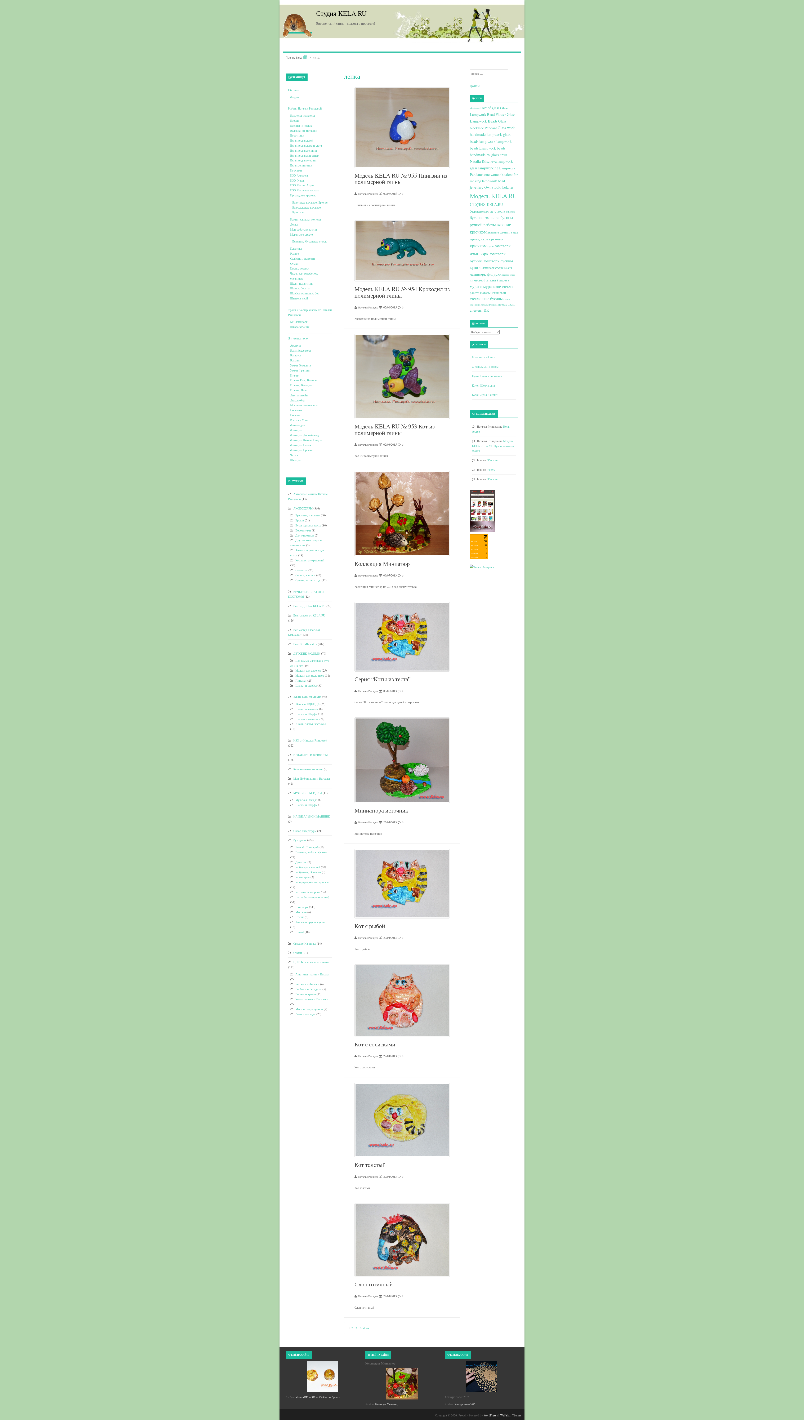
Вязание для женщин (303, 150)
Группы (474, 86)
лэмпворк (479, 253)
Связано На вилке (304, 943)
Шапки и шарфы (306, 685)
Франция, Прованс (302, 450)
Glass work (506, 127)
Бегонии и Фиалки (307, 984)
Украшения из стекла (487, 211)
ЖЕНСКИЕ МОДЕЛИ (307, 697)
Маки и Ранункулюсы (309, 1009)
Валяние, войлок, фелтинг (312, 852)
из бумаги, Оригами (308, 872)
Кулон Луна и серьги (485, 395)
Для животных (304, 535)
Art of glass (490, 107)
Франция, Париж (301, 445)
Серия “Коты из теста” (382, 679)
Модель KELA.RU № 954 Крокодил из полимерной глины (402, 292)
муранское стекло (498, 286)
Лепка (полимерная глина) (312, 897)
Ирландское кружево (303, 195)
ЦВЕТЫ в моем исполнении (311, 962)
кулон (490, 246)
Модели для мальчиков (309, 675)
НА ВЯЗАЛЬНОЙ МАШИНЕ (311, 816)
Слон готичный (373, 1284)
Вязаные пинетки (301, 165)
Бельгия (295, 360)
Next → (364, 1328)
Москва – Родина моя (303, 405)
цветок (502, 304)
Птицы (299, 917)
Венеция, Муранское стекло (309, 241)
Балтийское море (300, 350)
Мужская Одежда (306, 800)
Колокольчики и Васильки (311, 999)
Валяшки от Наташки (303, 131)
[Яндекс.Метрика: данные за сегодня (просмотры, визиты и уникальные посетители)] (482, 567)
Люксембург (298, 400)
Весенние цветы (305, 994)
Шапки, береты (299, 288)
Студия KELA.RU (341, 13)
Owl (487, 187)
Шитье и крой (299, 298)
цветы (511, 304)
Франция (296, 430)
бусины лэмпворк (485, 217)
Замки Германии (300, 365)
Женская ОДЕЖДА (307, 704)
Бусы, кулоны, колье (308, 525)
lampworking (488, 167)
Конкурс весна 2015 (465, 1404)
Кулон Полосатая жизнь (487, 376)
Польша (295, 415)
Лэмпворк (301, 907)
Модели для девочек (308, 670)
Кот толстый (370, 1165)
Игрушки (296, 170)
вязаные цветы (498, 232)
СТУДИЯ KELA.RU (486, 204)
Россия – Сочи (299, 420)
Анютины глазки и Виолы (312, 974)
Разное (294, 253)
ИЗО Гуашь (297, 180)
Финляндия (297, 425)
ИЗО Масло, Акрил (302, 185)
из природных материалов (312, 882)
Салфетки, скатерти (302, 259)
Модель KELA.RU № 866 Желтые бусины (317, 1397)
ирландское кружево (486, 238)
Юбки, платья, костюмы (310, 724)
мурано (476, 286)
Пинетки (301, 680)
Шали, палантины (301, 283)
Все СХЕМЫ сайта (305, 644)
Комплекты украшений (310, 560)
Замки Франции (300, 370)
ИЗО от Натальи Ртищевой (310, 740)
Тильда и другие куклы (310, 922)
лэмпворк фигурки (485, 274)
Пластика (296, 248)
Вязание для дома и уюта (306, 145)
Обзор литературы (304, 831)
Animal (475, 108)
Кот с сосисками (374, 1044)
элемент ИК (479, 310)
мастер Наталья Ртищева (491, 280)
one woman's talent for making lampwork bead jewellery (494, 181)
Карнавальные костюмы (308, 769)
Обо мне (293, 90)
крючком (478, 246)
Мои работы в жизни (303, 229)
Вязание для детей (301, 140)
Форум (294, 97)
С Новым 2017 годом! (486, 367)
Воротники (297, 135)
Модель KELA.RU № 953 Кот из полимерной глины (394, 429)
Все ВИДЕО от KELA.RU (309, 606)
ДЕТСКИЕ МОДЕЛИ (306, 653)
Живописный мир (483, 357)
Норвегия (296, 410)
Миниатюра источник (381, 810)
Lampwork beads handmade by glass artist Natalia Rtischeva (488, 154)
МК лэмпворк (299, 322)
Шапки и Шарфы (306, 714)
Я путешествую (298, 338)
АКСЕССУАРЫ (303, 508)
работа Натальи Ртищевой (488, 292)
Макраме (301, 912)
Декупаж (301, 862)
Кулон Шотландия (483, 385)
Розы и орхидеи (305, 1014)
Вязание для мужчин (303, 160)
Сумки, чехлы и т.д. (308, 580)
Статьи (297, 953)
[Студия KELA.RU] (297, 25)
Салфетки (301, 570)
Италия (294, 375)
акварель (510, 211)
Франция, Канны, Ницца (306, 440)
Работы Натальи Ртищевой (305, 108)
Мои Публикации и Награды (311, 778)
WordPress (490, 1415)
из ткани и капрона (307, 892)
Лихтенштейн (299, 395)
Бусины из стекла (301, 126)
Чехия (294, 455)
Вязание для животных (304, 155)
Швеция (295, 460)
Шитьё (299, 932)
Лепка (294, 224)
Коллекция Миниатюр (382, 563)
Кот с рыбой (369, 926)
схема (507, 299)
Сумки (294, 264)
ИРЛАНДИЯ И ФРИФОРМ (310, 755)
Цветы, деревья (299, 268)
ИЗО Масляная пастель (304, 190)
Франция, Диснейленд (304, 435)
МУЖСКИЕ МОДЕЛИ (307, 793)
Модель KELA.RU (493, 196)
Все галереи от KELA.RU (309, 615)
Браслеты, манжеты (302, 115)
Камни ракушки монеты (305, 219)
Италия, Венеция (301, 385)
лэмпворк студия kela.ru (497, 268)
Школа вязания (299, 327)
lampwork (487, 141)
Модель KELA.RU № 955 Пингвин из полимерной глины (400, 178)
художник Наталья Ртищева (483, 304)
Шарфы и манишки (307, 719)
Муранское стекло (301, 234)
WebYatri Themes (510, 1415)
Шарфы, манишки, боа (304, 293)
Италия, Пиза (298, 390)
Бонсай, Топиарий (307, 847)
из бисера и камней (307, 867)
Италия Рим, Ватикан (303, 380)
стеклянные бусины (486, 298)
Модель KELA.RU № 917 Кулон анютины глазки (493, 446)
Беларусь (295, 355)
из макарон (302, 877)
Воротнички (303, 530)
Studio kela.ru (502, 187)
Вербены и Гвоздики (308, 989)
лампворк (502, 245)
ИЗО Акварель (299, 175)
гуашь (513, 232)
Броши (294, 121)
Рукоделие (299, 840)
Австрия (295, 345)
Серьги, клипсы (305, 575)
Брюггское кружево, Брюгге (309, 202)
